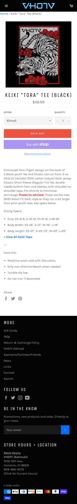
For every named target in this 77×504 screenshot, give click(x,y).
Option (8, 112)
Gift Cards (10, 330)
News (7, 360)
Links (7, 366)
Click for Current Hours (20, 473)
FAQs (7, 336)
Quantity (60, 112)
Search (8, 378)
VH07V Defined (14, 348)
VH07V (16, 485)
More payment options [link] (37, 153)
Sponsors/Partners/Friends (22, 354)
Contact (9, 372)
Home (4, 13)
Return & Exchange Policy (21, 342)
